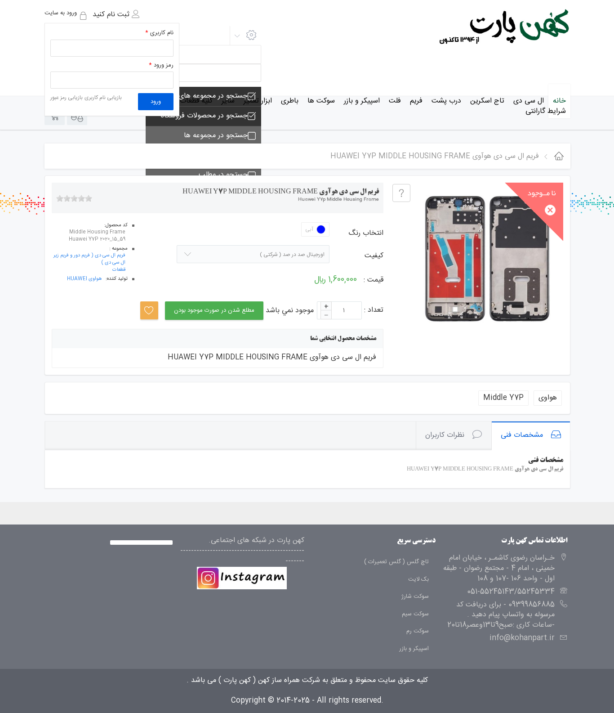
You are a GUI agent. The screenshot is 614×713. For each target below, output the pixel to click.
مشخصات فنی (522, 435)
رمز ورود (161, 65)
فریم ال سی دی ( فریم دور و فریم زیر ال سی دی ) (89, 259)
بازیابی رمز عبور (66, 97)
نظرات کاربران (444, 435)
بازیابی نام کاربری (103, 97)
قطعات (118, 270)
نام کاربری (159, 33)
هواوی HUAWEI (84, 279)
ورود (156, 102)
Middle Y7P (503, 398)
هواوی (547, 398)
